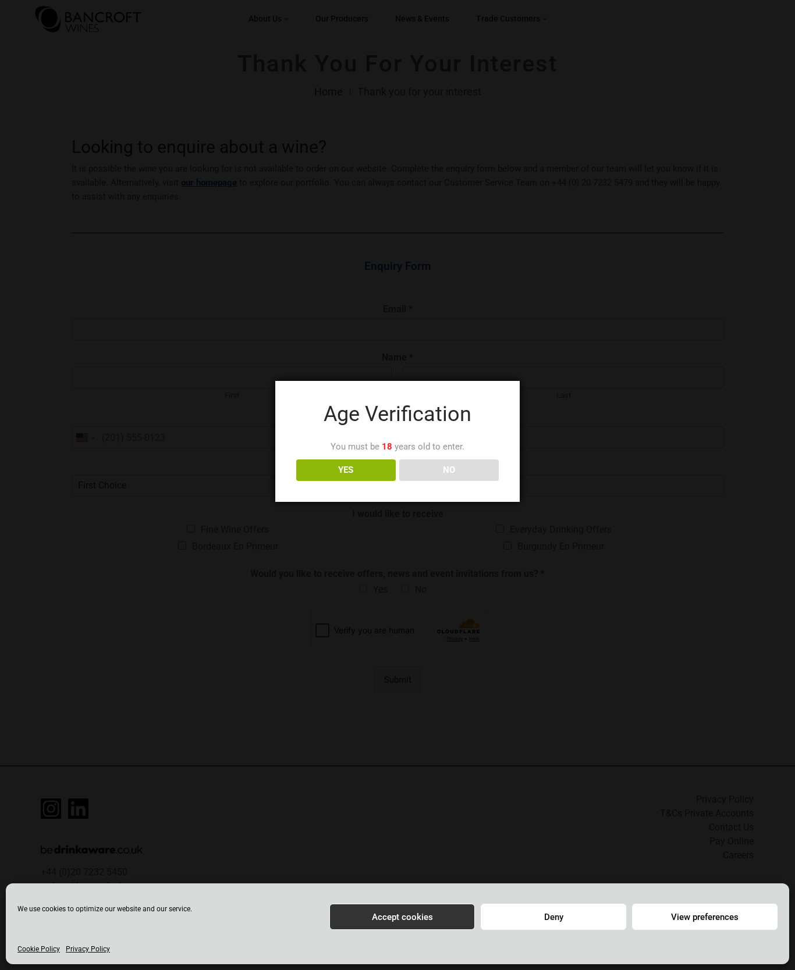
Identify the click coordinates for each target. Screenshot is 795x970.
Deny (553, 917)
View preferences (705, 917)
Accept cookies (402, 917)
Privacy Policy (88, 949)
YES (345, 470)
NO (449, 470)
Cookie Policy (38, 949)
